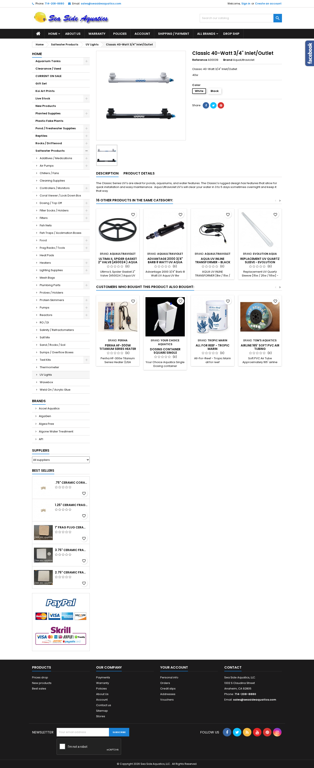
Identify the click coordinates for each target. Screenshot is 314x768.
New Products (45, 106)
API (40, 439)
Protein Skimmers (52, 300)
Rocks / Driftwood (48, 143)
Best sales (39, 689)
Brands (39, 401)
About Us (73, 34)
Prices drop (40, 677)
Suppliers (40, 450)
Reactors (46, 315)
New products (41, 683)
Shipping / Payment (173, 34)
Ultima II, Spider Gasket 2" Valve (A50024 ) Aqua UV (117, 262)
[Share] (206, 105)
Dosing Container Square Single (165, 351)
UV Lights (46, 375)
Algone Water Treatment (55, 431)
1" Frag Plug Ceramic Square (71, 527)
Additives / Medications (56, 158)
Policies (120, 34)
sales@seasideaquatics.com (101, 3)
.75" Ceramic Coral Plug (71, 482)
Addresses (167, 694)
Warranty (96, 34)
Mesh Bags (47, 278)
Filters (44, 218)
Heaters (45, 263)
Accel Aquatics (49, 408)
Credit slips (168, 689)
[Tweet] (213, 105)
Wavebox (46, 382)
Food (43, 240)
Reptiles (41, 136)
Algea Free (46, 424)
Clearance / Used (48, 69)
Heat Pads (47, 255)
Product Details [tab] (139, 173)
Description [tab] (107, 173)
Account (142, 34)
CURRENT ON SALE (48, 76)
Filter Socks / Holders (54, 210)
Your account (174, 667)
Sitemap (102, 711)
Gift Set (41, 83)
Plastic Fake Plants (49, 121)
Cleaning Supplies (52, 181)
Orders (165, 683)
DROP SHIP (231, 34)
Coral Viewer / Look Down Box (60, 195)
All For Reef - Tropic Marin (212, 347)
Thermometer (49, 367)
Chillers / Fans (49, 173)
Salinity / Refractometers (57, 330)
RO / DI (44, 322)
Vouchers (167, 700)
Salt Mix (45, 337)
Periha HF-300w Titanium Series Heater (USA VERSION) (117, 348)
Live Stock (42, 98)
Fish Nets (46, 225)
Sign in (245, 3)
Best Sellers (43, 470)
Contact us (103, 705)
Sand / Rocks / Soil (52, 345)
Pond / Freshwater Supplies (55, 128)
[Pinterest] (221, 105)
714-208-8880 (54, 3)
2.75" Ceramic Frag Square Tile (71, 572)
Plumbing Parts (50, 285)
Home (52, 34)
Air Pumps (47, 166)
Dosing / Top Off (51, 203)
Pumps (44, 307)
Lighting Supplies (51, 270)
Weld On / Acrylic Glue (55, 390)
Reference (199, 60)
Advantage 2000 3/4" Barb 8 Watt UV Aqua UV (165, 262)
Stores (100, 716)
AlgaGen (44, 416)
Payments (103, 677)
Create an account (268, 3)
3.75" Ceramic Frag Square (71, 550)
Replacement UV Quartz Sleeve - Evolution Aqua (260, 262)
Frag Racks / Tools (52, 248)
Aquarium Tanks (47, 61)
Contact (233, 667)
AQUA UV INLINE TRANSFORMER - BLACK (212, 260)
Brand (227, 60)
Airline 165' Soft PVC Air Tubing (260, 347)
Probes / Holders (51, 293)
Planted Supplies (47, 113)
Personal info (169, 677)
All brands (206, 34)
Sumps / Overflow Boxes (56, 352)
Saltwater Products (50, 151)
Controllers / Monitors (55, 188)
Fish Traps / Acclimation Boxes (60, 233)
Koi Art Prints (44, 91)
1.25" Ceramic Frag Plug (71, 505)
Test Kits (45, 360)
